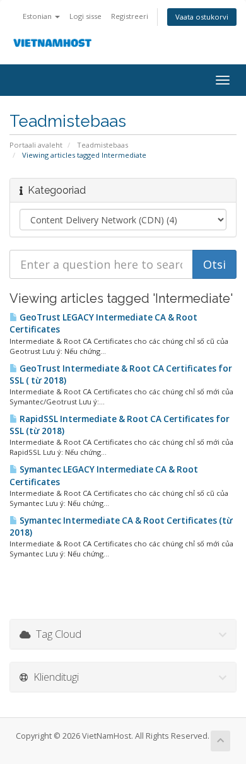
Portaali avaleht (35, 145)
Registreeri (129, 16)
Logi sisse (85, 16)
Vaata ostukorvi (201, 16)
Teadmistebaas (102, 145)
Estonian (38, 16)
